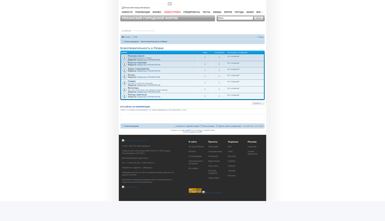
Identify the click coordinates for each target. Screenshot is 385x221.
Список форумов (131, 126)
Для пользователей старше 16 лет (135, 158)
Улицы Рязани (213, 178)
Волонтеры (133, 88)
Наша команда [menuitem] (208, 126)
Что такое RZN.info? (196, 146)
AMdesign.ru (147, 167)
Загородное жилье (215, 151)
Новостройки (172, 12)
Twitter (230, 151)
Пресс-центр (213, 166)
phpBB (187, 130)
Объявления (213, 156)
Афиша (217, 12)
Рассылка (232, 175)
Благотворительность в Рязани (141, 48)
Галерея (132, 81)
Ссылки (127, 37)
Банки (250, 12)
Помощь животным (137, 95)
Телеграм (231, 171)
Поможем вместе (136, 56)
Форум (228, 12)
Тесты (206, 12)
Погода (239, 12)
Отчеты (131, 75)
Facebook (231, 161)
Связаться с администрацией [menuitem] (188, 126)
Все (258, 12)
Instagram (231, 166)
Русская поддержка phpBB (192, 132)
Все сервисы (194, 168)
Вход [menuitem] (261, 37)
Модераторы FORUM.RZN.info (148, 60)
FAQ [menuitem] (135, 37)
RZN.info (127, 31)
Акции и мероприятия (138, 69)
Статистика (252, 146)
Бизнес (157, 12)
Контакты (192, 151)
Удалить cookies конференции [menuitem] (229, 126)
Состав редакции (195, 156)
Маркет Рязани (214, 161)
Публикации (142, 12)
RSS (229, 146)
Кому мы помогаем (137, 63)
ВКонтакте (232, 156)
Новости (127, 12)
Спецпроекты (191, 12)
